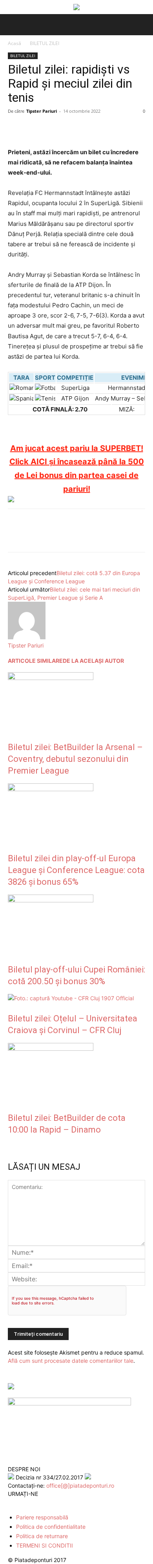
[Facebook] (16, 129)
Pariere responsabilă (42, 1517)
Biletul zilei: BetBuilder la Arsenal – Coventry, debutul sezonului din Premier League (75, 759)
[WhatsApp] (70, 129)
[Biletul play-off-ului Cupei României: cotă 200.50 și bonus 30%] (50, 900)
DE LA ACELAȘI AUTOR (93, 660)
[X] (34, 129)
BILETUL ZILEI (44, 43)
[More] (106, 129)
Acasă (14, 43)
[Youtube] (46, 1502)
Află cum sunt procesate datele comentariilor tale (70, 1360)
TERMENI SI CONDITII (44, 1545)
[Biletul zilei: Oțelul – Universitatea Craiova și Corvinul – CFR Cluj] (71, 998)
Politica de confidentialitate (51, 1526)
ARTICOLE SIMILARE (35, 660)
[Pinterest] (52, 129)
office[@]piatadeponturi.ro (80, 1485)
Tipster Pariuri (41, 111)
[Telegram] (88, 129)
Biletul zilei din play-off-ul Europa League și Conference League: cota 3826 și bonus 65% (76, 870)
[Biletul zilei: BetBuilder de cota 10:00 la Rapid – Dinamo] (50, 1048)
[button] (12, 24)
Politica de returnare (42, 1536)
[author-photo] (27, 637)
